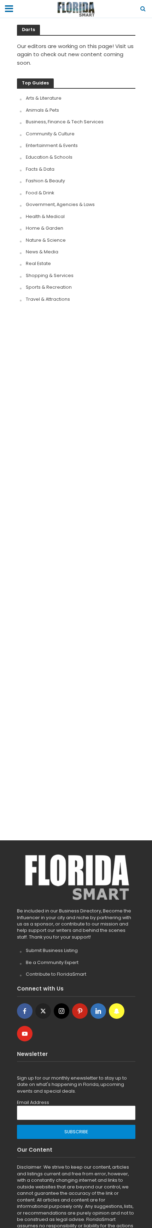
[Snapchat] (116, 1011)
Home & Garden (44, 228)
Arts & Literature (44, 98)
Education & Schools (49, 157)
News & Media (42, 252)
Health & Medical (45, 216)
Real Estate (38, 263)
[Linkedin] (98, 1011)
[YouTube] (25, 1033)
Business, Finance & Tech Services (65, 122)
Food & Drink (40, 193)
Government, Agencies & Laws (60, 204)
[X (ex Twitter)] (43, 1011)
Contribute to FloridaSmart (56, 974)
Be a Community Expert (52, 962)
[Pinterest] (80, 1011)
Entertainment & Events (52, 145)
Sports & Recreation (49, 287)
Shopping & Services (50, 275)
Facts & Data (40, 169)
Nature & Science (46, 240)
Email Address (33, 1102)
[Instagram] (61, 1011)
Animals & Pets (42, 110)
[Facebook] (25, 1011)
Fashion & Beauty (45, 181)
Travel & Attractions (48, 299)
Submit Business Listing (52, 950)
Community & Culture (50, 134)
